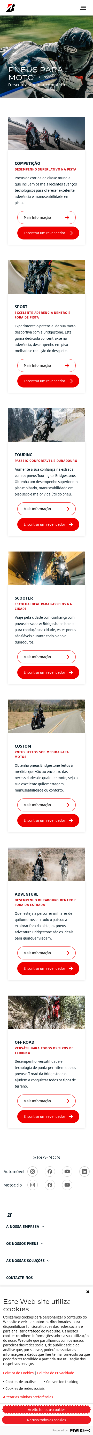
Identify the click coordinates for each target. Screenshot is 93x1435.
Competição (27, 163)
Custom (23, 746)
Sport (21, 306)
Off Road (24, 1042)
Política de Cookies (18, 1373)
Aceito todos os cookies (46, 1409)
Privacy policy (78, 1397)
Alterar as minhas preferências (28, 1397)
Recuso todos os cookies (46, 1420)
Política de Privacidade (55, 1373)
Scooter (24, 598)
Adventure (26, 894)
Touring (24, 454)
